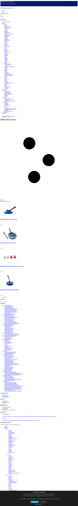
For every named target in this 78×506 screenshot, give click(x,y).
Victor (6, 83)
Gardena (6, 51)
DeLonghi (10, 444)
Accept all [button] (35, 501)
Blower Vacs (7, 98)
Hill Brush (6, 54)
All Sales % (7, 107)
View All (53, 416)
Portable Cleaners (8, 312)
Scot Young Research (8, 75)
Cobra (6, 38)
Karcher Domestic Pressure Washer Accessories (13, 379)
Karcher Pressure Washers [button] (7, 375)
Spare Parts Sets (7, 350)
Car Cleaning (5, 101)
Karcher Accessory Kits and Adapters (11, 317)
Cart (3, 11)
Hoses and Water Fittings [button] (7, 339)
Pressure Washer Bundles (9, 307)
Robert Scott (7, 72)
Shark (6, 78)
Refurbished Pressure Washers (10, 109)
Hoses (6, 344)
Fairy (5, 48)
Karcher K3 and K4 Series (9, 377)
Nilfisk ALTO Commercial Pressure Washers (12, 372)
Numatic (6, 67)
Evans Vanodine (7, 46)
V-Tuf (6, 85)
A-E (7, 429)
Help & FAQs (5, 395)
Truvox (10, 488)
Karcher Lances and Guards (9, 362)
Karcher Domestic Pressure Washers (11, 382)
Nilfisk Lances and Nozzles (9, 328)
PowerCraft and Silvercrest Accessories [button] (9, 335)
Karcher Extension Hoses (9, 320)
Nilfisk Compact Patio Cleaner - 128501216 (9, 289)
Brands (6, 428)
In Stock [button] (2, 299)
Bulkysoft (6, 37)
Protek (6, 71)
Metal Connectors (8, 341)
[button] (39, 504)
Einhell (6, 43)
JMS (5, 56)
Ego (5, 42)
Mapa (10, 467)
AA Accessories (7, 337)
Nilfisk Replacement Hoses (9, 325)
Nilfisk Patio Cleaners (8, 326)
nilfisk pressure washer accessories (8, 116)
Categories (6, 427)
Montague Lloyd (7, 63)
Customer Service (5, 396)
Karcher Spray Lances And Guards (10, 321)
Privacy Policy (5, 401)
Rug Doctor (7, 73)
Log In (4, 10)
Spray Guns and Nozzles (9, 342)
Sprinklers (6, 347)
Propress (6, 70)
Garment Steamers (8, 93)
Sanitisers (6, 95)
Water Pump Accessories (9, 353)
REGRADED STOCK (9, 111)
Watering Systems (8, 349)
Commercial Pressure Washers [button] (8, 332)
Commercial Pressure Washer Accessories (12, 334)
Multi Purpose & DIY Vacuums (13, 420)
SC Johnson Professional (9, 74)
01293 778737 (5, 112)
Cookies (4, 403)
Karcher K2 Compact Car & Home (10, 108)
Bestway (6, 30)
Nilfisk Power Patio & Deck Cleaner (8, 242)
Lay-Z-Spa (11, 465)
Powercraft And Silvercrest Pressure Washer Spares (13, 391)
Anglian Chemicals (8, 27)
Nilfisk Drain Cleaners (8, 330)
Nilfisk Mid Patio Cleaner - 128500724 (8, 219)
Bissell (6, 34)
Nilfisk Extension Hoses (9, 329)
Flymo (6, 50)
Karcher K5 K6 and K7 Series (10, 378)
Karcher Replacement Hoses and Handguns (12, 323)
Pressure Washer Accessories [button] (7, 354)
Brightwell (6, 36)
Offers (4, 106)
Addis (6, 25)
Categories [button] (2, 303)
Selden (6, 77)
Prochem (6, 69)
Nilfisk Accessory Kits (8, 370)
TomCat (6, 79)
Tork (10, 487)
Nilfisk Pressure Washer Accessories (11, 310)
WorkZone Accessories (8, 338)
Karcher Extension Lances (9, 318)
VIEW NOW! (2, 5)
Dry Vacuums (5, 420)
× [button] (76, 491)
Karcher (6, 57)
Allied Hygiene (7, 26)
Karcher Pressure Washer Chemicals (11, 322)
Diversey (6, 40)
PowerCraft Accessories (9, 336)
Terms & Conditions (6, 402)
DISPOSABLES (12, 445)
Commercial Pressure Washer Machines (11, 333)
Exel (5, 47)
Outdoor (4, 97)
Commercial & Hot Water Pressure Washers (44, 416)
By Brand (4, 23)
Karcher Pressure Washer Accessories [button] (9, 314)
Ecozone (6, 41)
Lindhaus (10, 466)
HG (5, 53)
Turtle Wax (6, 81)
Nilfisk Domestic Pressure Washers (10, 383)
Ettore (6, 45)
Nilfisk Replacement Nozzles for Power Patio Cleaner (11, 266)
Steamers (6, 96)
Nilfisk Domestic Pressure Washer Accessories (12, 374)
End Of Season (5, 89)
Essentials (6, 44)
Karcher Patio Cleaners (8, 315)
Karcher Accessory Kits (9, 357)
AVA (5, 29)
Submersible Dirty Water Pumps (10, 352)
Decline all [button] (43, 501)
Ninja (6, 65)
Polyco (6, 68)
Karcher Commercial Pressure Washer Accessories (13, 388)
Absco (6, 24)
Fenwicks (6, 49)
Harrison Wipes (7, 52)
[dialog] (39, 498)
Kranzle (6, 58)
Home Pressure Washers (9, 99)
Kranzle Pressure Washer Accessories (11, 359)
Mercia (6, 62)
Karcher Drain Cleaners (9, 319)
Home (4, 22)
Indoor (4, 90)
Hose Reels (6, 345)
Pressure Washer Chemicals (9, 380)
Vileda (6, 84)
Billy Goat (6, 31)
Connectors (6, 340)
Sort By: (1, 200)
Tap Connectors (7, 343)
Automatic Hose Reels (8, 346)
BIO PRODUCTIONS (8, 33)
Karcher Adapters (8, 358)
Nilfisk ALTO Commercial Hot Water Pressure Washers (14, 373)
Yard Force (6, 88)
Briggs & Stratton (8, 35)
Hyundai (6, 55)
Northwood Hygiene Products (10, 66)
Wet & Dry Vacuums (8, 94)
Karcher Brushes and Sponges (10, 316)
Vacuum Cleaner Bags (22, 420)
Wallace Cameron (8, 86)
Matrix (6, 61)
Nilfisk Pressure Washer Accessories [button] (9, 324)
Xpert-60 (6, 87)
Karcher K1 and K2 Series (9, 376)
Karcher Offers (7, 91)
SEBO (6, 76)
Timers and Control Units (9, 348)
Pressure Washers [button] (5, 381)
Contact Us (4, 113)
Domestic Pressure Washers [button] (7, 305)
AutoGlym (6, 28)
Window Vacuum (8, 92)
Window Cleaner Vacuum (31, 420)
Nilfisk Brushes (7, 327)
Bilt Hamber (7, 32)
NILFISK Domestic (8, 64)
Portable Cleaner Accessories (9, 313)
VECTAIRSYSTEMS (8, 82)
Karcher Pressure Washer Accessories (11, 309)
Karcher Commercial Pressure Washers (11, 384)
